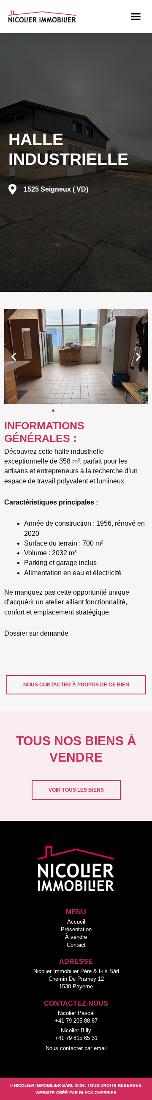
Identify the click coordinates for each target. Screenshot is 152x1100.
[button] (136, 16)
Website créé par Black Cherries (76, 1092)
